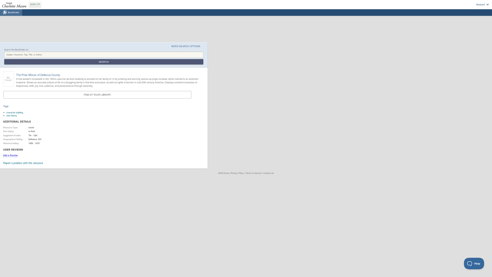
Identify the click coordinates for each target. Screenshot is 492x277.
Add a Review (10, 155)
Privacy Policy (237, 172)
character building (14, 112)
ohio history (11, 115)
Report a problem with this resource (23, 163)
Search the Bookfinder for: (16, 49)
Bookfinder (13, 12)
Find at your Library (97, 94)
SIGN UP (35, 4)
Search (104, 61)
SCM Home (223, 172)
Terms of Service (254, 172)
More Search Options (185, 46)
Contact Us (268, 172)
